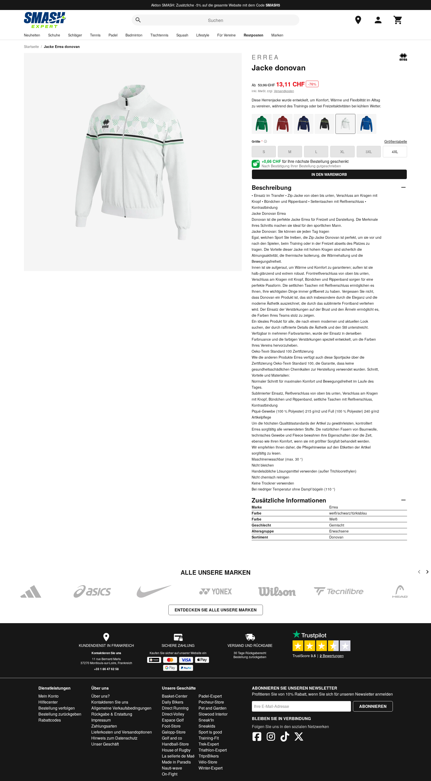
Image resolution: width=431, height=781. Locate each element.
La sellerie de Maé (178, 756)
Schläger (75, 34)
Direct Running (175, 708)
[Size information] (265, 141)
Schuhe (54, 34)
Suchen (215, 20)
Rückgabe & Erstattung (111, 714)
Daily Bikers (172, 702)
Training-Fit (209, 738)
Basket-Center (174, 696)
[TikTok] (285, 737)
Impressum (101, 720)
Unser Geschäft (105, 744)
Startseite (31, 46)
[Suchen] (138, 19)
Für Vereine (226, 34)
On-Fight (169, 774)
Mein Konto (48, 696)
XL (342, 151)
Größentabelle (395, 141)
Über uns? (100, 696)
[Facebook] (257, 737)
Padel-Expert (210, 696)
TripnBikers (209, 756)
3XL (369, 151)
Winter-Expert (210, 768)
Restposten (253, 34)
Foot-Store (171, 726)
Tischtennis (159, 34)
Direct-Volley (173, 714)
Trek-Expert (209, 744)
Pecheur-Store (211, 702)
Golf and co (172, 738)
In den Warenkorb (329, 174)
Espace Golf (173, 720)
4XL (395, 151)
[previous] (419, 572)
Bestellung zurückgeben (249, 657)
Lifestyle (202, 34)
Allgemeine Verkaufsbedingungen (121, 708)
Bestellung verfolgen (56, 708)
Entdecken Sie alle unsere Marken (216, 610)
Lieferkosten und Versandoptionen (121, 732)
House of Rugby (176, 750)
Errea (266, 57)
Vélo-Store (208, 762)
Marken (277, 34)
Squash (182, 34)
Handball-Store (175, 744)
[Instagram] (271, 737)
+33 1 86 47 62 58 (106, 669)
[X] (299, 737)
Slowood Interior (213, 714)
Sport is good (210, 732)
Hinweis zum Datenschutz (114, 738)
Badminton (133, 34)
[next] (427, 572)
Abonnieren (373, 706)
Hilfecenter (48, 702)
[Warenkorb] (398, 20)
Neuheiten (32, 34)
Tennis (95, 34)
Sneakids (207, 726)
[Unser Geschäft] (358, 20)
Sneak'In (206, 720)
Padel (112, 34)
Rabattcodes (49, 720)
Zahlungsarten (104, 726)
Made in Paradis (176, 762)
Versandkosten (284, 91)
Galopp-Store (174, 732)
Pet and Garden (212, 708)
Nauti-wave (172, 768)
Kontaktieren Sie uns (106, 653)
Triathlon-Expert (213, 750)
